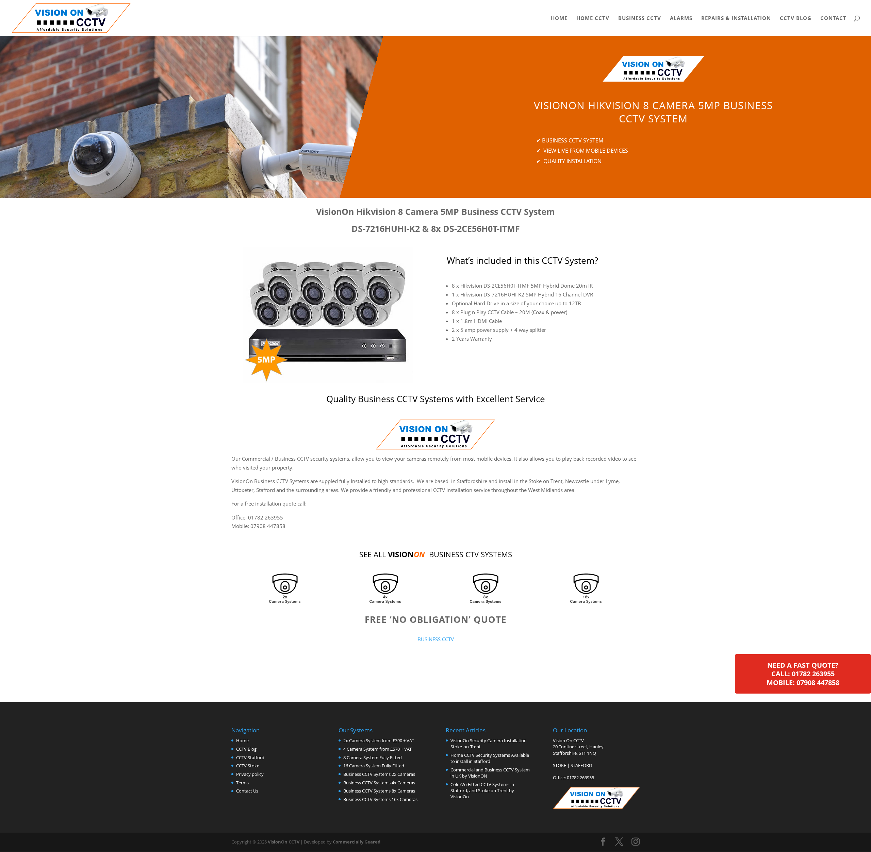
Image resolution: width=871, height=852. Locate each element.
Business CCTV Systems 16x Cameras (380, 799)
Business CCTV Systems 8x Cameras (379, 791)
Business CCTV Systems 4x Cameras (379, 783)
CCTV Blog (795, 18)
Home (559, 18)
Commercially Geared (356, 842)
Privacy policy (250, 774)
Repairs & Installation (736, 18)
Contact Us (247, 791)
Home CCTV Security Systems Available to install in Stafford (489, 758)
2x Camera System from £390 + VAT (378, 740)
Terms (242, 783)
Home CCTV (592, 18)
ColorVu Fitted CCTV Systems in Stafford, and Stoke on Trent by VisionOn (482, 790)
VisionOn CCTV (283, 842)
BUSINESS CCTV (435, 639)
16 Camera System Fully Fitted (373, 766)
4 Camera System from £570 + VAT (377, 749)
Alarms (681, 18)
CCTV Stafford (250, 757)
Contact (833, 18)
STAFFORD (581, 765)
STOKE (559, 765)
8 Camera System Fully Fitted (372, 757)
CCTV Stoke (247, 766)
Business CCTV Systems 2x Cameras (379, 774)
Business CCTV (639, 18)
